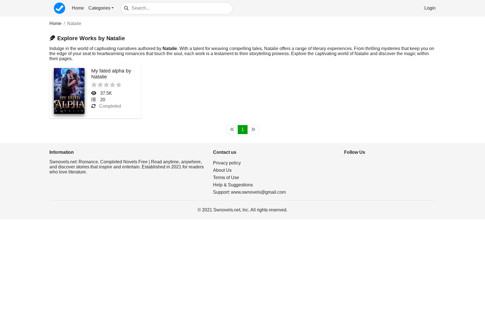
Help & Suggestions (233, 184)
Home (78, 8)
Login (430, 8)
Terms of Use (226, 177)
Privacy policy (227, 163)
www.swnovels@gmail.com (258, 192)
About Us (222, 170)
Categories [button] (99, 8)
